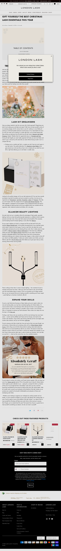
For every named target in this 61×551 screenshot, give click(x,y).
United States (30, 74)
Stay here (30, 78)
